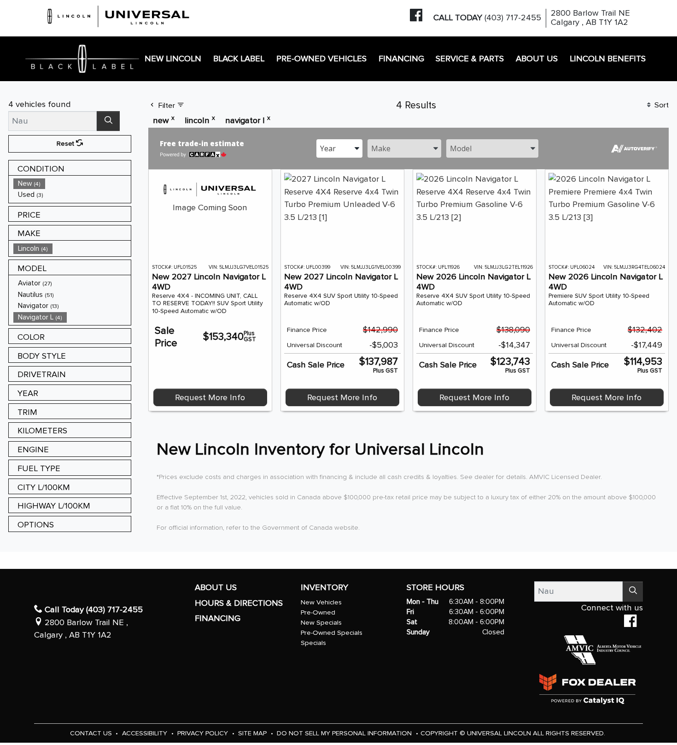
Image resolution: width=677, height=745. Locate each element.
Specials (313, 642)
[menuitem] (72, 183)
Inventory (324, 587)
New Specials (321, 622)
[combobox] (339, 148)
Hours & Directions (239, 603)
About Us (216, 587)
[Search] (108, 121)
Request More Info (210, 397)
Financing (217, 618)
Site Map (253, 733)
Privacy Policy (203, 733)
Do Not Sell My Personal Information (345, 733)
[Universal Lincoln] (118, 15)
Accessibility (145, 733)
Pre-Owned (318, 612)
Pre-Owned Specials (331, 632)
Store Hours (435, 587)
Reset (66, 143)
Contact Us (92, 733)
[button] (173, 59)
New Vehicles (321, 602)
